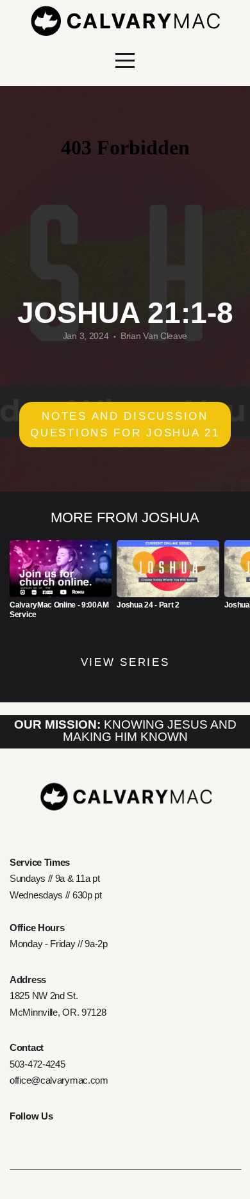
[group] (61, 584)
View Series (125, 662)
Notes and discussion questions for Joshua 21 (125, 424)
